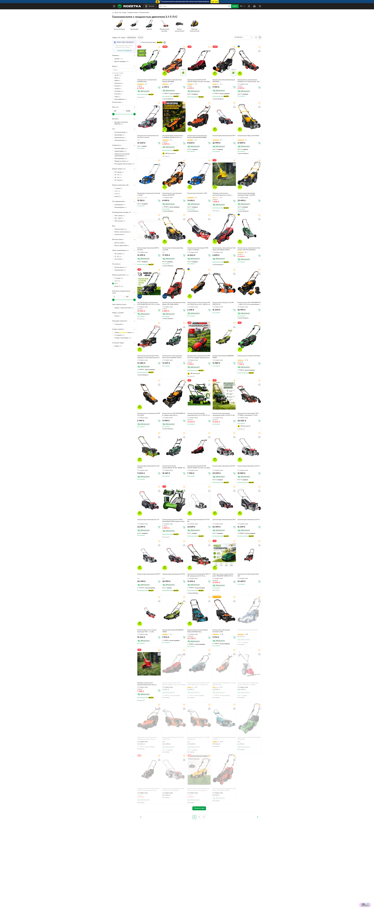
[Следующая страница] (257, 817)
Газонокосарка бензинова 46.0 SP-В (224, 519)
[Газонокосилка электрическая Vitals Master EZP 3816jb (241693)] (224, 229)
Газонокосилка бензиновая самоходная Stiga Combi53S (246, 194)
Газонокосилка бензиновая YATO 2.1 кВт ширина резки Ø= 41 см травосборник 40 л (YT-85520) (198, 575)
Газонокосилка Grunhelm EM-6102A (249, 355)
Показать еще (116, 102)
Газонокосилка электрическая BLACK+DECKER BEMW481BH (197, 136)
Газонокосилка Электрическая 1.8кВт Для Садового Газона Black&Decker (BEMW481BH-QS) (147, 738)
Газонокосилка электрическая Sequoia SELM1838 (172, 80)
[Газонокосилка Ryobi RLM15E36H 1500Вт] (174, 611)
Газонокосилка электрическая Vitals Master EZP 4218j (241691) (173, 303)
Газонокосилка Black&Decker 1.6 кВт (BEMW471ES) (224, 683)
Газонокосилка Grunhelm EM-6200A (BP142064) (249, 738)
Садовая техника (132, 12)
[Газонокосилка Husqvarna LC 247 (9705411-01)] (174, 718)
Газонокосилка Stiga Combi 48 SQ (248, 135)
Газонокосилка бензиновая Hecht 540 (248, 575)
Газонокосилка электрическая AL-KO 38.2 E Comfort (148, 136)
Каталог (152, 6)
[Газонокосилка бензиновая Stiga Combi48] (174, 229)
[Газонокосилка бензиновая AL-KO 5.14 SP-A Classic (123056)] (174, 769)
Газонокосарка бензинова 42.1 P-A (148, 519)
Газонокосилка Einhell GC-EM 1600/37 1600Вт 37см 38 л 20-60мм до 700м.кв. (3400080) (198, 81)
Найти (235, 6)
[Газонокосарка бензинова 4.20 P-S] (249, 500)
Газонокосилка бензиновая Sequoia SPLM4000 (224, 80)
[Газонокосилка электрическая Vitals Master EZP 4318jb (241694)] (224, 769)
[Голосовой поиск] (229, 6)
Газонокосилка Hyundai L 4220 (197, 193)
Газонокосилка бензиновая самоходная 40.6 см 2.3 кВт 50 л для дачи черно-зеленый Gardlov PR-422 (199, 414)
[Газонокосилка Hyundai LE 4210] (249, 611)
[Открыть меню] (114, 6)
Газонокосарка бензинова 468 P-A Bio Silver (148, 249)
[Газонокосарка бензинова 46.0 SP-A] (224, 116)
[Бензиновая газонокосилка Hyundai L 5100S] (224, 718)
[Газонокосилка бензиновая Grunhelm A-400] (224, 611)
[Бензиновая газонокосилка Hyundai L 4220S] (149, 174)
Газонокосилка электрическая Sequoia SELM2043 (172, 194)
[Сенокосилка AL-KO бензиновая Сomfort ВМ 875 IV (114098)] (249, 664)
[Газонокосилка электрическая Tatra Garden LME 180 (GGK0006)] (249, 229)
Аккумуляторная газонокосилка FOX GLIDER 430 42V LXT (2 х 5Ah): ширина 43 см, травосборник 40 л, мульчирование (148, 303)
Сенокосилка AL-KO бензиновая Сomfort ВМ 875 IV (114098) (248, 683)
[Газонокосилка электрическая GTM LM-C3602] (149, 394)
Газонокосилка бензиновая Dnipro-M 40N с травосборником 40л (148, 789)
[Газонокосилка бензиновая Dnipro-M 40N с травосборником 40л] (149, 769)
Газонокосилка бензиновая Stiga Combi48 (172, 249)
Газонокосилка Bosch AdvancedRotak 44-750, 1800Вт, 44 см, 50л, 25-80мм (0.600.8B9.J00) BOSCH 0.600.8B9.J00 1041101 (173, 467)
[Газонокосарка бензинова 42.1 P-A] (149, 500)
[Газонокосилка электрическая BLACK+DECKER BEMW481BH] (199, 116)
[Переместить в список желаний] (159, 47)
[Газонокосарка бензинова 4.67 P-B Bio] (199, 500)
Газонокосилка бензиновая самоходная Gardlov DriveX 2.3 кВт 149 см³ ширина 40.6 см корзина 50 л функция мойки (224, 414)
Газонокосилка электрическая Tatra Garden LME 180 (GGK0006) (249, 249)
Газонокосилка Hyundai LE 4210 (248, 630)
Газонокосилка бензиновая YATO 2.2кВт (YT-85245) (197, 249)
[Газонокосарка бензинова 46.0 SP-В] (224, 500)
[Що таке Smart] (164, 42)
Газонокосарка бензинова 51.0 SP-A (173, 574)
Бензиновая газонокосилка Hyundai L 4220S (148, 194)
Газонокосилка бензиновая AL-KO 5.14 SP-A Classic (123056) (173, 789)
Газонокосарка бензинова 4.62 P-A (249, 466)
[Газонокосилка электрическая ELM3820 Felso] (149, 61)
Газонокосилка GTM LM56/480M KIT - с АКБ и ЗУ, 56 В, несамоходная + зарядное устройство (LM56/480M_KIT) (249, 303)
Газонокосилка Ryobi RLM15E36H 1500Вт (172, 630)
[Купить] (159, 87)
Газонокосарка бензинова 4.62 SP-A (224, 466)
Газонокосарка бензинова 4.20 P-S (249, 519)
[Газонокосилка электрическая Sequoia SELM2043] (174, 174)
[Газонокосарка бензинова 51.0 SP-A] (174, 555)
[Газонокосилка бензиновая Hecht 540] (249, 555)
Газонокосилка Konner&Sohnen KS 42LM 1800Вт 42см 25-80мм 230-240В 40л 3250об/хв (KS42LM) (198, 684)
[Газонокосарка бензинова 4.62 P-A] (249, 447)
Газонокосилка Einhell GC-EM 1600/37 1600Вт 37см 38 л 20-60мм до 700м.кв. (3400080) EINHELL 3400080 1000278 (198, 467)
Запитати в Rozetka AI (124, 50)
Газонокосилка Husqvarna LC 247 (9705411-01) (173, 738)
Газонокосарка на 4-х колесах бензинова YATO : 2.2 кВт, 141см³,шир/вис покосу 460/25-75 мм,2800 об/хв (148, 631)
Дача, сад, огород (120, 12)
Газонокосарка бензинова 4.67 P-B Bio (198, 520)
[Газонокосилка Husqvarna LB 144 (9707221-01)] (224, 283)
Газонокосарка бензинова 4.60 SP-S (148, 574)
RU (241, 6)
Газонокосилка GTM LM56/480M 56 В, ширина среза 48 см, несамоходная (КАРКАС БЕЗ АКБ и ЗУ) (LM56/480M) (173, 414)
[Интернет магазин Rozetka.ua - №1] (129, 6)
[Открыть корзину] (260, 6)
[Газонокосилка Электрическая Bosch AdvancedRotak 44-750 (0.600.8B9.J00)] (174, 337)
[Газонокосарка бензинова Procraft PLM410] (149, 447)
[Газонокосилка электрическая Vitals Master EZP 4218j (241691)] (174, 283)
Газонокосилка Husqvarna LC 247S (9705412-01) (198, 738)
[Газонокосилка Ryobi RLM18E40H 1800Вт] (224, 337)
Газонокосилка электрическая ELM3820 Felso (147, 80)
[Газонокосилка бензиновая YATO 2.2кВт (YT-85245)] (199, 229)
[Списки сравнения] (254, 6)
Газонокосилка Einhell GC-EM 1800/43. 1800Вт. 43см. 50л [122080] (174, 683)
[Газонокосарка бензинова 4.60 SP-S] (149, 555)
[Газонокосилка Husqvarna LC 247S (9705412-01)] (199, 718)
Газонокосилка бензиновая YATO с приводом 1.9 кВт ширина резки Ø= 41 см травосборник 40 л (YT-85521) (148, 357)
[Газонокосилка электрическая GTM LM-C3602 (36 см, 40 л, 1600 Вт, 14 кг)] (199, 283)
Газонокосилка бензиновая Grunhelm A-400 (221, 630)
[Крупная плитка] (256, 37)
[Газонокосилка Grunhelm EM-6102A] (249, 337)
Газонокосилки (144, 12)
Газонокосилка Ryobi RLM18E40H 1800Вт (223, 356)
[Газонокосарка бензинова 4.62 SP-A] (224, 447)
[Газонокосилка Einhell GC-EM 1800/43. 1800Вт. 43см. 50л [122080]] (174, 664)
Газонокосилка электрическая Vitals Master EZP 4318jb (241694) (224, 789)
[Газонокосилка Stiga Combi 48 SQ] (249, 116)
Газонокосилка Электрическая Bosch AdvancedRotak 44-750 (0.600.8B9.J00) (172, 357)
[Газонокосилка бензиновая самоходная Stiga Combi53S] (249, 174)
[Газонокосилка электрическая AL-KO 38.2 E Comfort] (149, 116)
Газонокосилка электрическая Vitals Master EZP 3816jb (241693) (224, 249)
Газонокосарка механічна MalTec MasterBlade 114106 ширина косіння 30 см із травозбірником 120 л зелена (173, 521)
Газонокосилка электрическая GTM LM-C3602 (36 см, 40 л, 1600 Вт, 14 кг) (198, 303)
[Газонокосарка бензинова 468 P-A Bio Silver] (149, 229)
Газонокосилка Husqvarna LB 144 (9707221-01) (223, 303)
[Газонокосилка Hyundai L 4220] (199, 174)
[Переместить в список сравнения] (159, 51)
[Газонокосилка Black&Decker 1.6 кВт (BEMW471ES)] (224, 664)
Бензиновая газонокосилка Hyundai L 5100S (224, 738)
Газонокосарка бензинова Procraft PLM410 (148, 467)
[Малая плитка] (260, 37)
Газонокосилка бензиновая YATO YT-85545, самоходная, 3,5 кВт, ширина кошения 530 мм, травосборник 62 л (248, 414)
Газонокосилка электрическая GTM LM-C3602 (148, 414)
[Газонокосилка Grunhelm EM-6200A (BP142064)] (249, 718)
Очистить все (131, 37)
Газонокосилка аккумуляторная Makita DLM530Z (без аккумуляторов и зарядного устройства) (197, 631)
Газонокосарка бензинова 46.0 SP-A (224, 135)
